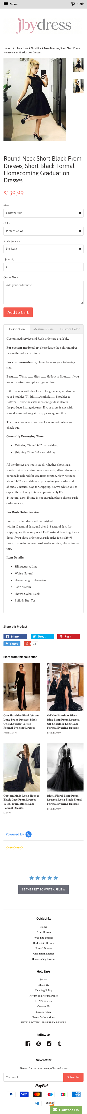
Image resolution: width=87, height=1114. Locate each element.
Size (6, 205)
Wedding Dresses (43, 937)
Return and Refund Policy (43, 995)
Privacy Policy (43, 1012)
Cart (80, 4)
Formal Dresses (43, 948)
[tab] (16, 329)
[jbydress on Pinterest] (38, 1045)
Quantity (9, 259)
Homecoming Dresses (43, 959)
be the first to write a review (43, 889)
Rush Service (11, 241)
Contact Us (43, 1006)
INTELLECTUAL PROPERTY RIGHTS (43, 1022)
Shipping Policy (43, 990)
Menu (13, 4)
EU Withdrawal (43, 1001)
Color (7, 223)
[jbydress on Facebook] (28, 1045)
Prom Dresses (43, 932)
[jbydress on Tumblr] (59, 1045)
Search (43, 979)
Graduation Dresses (43, 953)
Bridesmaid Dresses (43, 943)
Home (6, 48)
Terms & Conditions (43, 1017)
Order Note (10, 277)
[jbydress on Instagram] (49, 1045)
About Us (43, 985)
